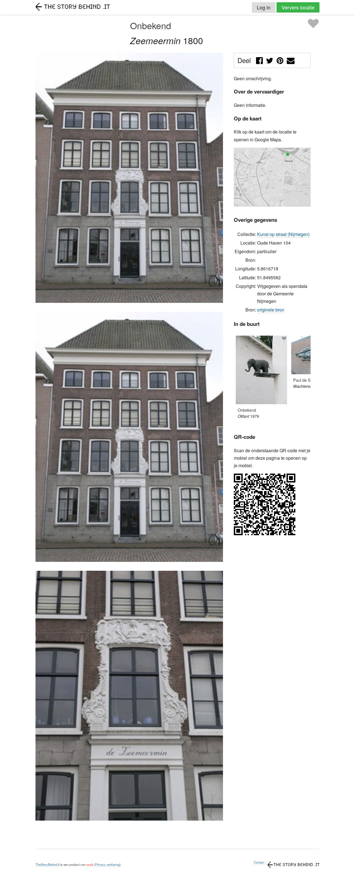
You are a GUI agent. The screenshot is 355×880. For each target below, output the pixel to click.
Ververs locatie (298, 7)
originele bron (270, 309)
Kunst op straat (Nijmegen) (283, 234)
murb (89, 864)
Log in (263, 7)
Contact (259, 862)
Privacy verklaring (107, 864)
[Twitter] (269, 59)
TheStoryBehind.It (48, 864)
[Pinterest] (280, 59)
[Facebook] (259, 59)
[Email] (291, 59)
